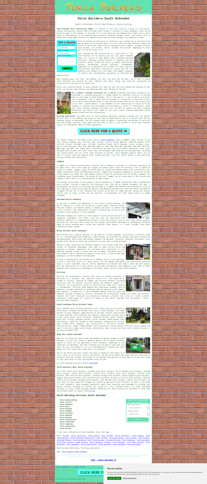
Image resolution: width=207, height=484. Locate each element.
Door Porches (107, 436)
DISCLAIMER (146, 13)
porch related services (137, 328)
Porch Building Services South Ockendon (81, 395)
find (63, 371)
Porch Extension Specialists (82, 438)
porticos (88, 294)
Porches (66, 436)
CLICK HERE (93, 363)
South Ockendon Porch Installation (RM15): (75, 29)
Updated (77, 467)
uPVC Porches (143, 438)
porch (59, 89)
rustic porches (99, 319)
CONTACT (138, 13)
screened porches (142, 45)
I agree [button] (110, 478)
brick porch (100, 254)
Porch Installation (89, 444)
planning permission (93, 95)
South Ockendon (107, 140)
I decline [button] (117, 478)
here (93, 391)
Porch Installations (95, 440)
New (72, 467)
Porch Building (79, 440)
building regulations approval (113, 116)
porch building (118, 389)
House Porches (81, 442)
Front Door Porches (65, 442)
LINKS (127, 13)
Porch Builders (119, 444)
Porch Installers (78, 436)
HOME (122, 13)
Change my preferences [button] (129, 478)
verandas (115, 48)
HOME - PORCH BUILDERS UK (103, 460)
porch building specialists (82, 308)
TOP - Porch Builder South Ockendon (72, 452)
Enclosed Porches (116, 438)
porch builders (122, 382)
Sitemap (58, 467)
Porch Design (93, 436)
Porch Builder (119, 442)
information (72, 125)
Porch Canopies (128, 440)
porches (110, 153)
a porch (117, 69)
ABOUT (132, 13)
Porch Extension (133, 444)
